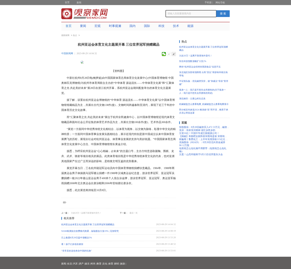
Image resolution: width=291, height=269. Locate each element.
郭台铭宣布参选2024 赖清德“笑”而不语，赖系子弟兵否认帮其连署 (203, 111)
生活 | (70, 263)
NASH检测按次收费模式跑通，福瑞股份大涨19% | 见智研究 (90, 231)
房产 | (82, 263)
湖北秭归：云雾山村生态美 (192, 98)
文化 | (105, 263)
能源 (190, 26)
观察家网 (65, 35)
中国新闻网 (67, 53)
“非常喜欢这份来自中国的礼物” (76, 250)
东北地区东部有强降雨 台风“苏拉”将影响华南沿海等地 (203, 74)
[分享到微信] (164, 54)
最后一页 (134, 213)
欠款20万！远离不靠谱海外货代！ (86, 213)
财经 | (117, 263)
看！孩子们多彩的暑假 (72, 244)
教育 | (100, 263)
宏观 (97, 26)
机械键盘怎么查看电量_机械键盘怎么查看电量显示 (204, 104)
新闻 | (64, 263)
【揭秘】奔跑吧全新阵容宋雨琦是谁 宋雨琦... (203, 136)
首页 (67, 2)
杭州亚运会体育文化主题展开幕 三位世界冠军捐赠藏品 (87, 224)
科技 (161, 26)
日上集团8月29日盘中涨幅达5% (76, 237)
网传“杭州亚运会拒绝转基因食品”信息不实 (200, 66)
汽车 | (76, 263)
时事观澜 (115, 26)
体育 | (111, 263)
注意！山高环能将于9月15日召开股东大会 (201, 154)
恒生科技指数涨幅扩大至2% (192, 61)
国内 (133, 26)
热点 (75, 35)
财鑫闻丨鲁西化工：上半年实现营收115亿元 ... (203, 139)
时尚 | (94, 263)
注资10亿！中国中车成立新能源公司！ (199, 133)
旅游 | (123, 263)
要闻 (83, 26)
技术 (176, 26)
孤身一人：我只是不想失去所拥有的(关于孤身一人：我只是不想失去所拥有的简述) (202, 91)
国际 (147, 26)
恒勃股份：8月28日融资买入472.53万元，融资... (204, 127)
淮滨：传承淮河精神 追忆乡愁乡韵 (197, 130)
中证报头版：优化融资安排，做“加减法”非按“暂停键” (203, 83)
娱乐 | (88, 263)
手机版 (208, 2)
